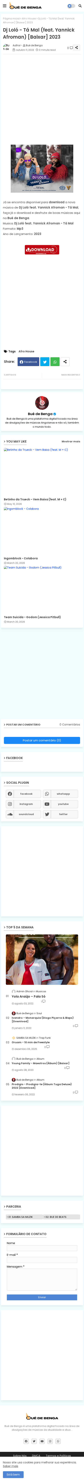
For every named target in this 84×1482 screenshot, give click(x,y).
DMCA (36, 1456)
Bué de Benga (40, 413)
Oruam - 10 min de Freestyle (31, 1042)
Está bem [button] (13, 1475)
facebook (26, 793)
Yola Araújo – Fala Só (29, 996)
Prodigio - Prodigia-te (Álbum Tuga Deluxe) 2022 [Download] (42, 1086)
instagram (26, 804)
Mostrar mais (71, 441)
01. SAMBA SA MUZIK (20, 1217)
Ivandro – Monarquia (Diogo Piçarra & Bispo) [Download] (43, 1019)
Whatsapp (55, 361)
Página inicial (11, 18)
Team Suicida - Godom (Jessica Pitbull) (32, 617)
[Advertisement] (42, 99)
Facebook (30, 362)
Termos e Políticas (58, 1456)
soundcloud (26, 814)
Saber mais (10, 1466)
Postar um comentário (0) (42, 740)
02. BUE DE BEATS (56, 1217)
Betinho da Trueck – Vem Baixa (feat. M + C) (35, 499)
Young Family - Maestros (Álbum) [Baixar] (41, 1063)
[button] (80, 6)
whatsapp (63, 793)
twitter (63, 814)
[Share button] (65, 361)
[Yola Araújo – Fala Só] (42, 959)
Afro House (29, 18)
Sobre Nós (20, 1456)
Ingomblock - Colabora (21, 558)
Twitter (44, 361)
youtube (63, 804)
